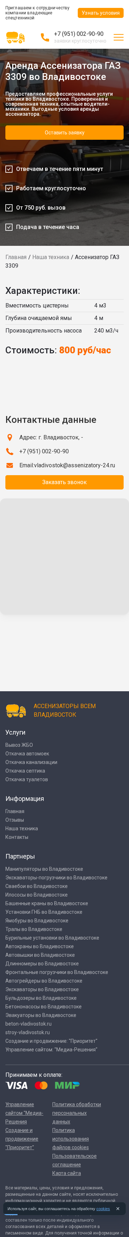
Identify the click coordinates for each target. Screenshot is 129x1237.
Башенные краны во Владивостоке (46, 903)
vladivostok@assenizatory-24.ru (74, 465)
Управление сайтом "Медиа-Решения (24, 1113)
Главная (16, 257)
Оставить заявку (65, 132)
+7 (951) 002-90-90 (79, 33)
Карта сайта (66, 1173)
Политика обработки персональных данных (76, 1113)
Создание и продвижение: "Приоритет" (51, 1041)
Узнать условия (101, 13)
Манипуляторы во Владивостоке (44, 869)
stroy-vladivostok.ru (27, 1032)
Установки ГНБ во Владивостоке (43, 912)
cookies (103, 1209)
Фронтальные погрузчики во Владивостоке (56, 972)
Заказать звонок (64, 482)
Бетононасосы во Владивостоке (43, 1006)
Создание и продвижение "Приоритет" (21, 1138)
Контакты (16, 837)
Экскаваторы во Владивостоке (42, 989)
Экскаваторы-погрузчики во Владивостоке (56, 877)
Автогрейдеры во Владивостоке (43, 981)
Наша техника (50, 257)
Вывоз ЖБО (19, 745)
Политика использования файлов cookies (70, 1138)
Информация (24, 798)
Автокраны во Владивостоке (39, 946)
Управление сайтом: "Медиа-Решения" (51, 1049)
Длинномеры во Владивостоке (42, 963)
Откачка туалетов (26, 779)
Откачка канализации (31, 762)
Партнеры (20, 856)
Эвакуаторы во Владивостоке (40, 1015)
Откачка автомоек (27, 753)
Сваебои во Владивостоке (36, 886)
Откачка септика (25, 771)
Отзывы (14, 820)
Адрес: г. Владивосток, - (51, 437)
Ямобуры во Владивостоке (36, 920)
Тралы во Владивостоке (33, 929)
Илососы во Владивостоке (36, 895)
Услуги (15, 732)
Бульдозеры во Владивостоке (41, 998)
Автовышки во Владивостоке (40, 955)
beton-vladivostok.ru (28, 1024)
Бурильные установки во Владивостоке (52, 938)
